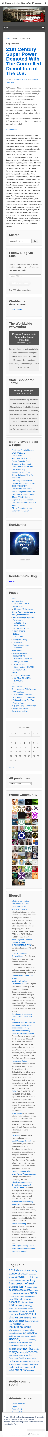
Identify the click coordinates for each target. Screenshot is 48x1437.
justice (26, 1333)
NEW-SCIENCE (19, 664)
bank (36, 1277)
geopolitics (10, 177)
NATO (27, 188)
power (23, 196)
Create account (18, 1404)
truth (11, 1367)
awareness (25, 1277)
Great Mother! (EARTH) (24, 667)
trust (36, 1364)
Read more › (11, 130)
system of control (21, 1364)
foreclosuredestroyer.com (22, 1025)
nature (20, 1343)
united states (18, 218)
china (35, 1287)
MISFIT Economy (19, 1223)
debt (7, 163)
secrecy (21, 207)
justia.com (16, 1135)
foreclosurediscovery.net (22, 1028)
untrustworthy (30, 1367)
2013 (12, 1270)
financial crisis (14, 1311)
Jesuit (12, 185)
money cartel (25, 1340)
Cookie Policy (13, 1424)
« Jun (11, 767)
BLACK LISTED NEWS (21, 945)
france (13, 174)
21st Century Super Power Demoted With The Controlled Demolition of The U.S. (23, 61)
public (36, 1349)
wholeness (31, 1370)
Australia (18, 141)
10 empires (20, 135)
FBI (29, 168)
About (14, 598)
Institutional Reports (21, 675)
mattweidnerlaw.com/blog (22, 1201)
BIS (7, 146)
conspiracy (34, 1290)
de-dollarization (33, 160)
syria (30, 210)
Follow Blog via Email (21, 254)
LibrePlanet (18, 642)
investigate (35, 182)
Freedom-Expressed (21, 223)
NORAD (9, 190)
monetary (9, 188)
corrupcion (10, 157)
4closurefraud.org (19, 906)
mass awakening (26, 1336)
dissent (24, 1302)
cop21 (31, 155)
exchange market (34, 166)
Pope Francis (15, 196)
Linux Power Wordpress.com (24, 1174)
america (12, 141)
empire (13, 166)
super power (22, 210)
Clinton (18, 152)
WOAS (14, 673)
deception (13, 163)
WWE (33, 221)
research (19, 201)
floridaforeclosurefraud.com (23, 1022)
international (26, 182)
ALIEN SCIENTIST (19, 909)
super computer (11, 210)
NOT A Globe (18, 692)
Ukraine (29, 215)
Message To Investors (23, 609)
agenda (21, 138)
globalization (10, 179)
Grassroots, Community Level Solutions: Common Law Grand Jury (22, 467)
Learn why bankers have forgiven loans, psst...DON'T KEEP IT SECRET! (23, 483)
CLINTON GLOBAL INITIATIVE (17, 155)
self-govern (15, 1361)
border (17, 146)
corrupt (17, 157)
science (28, 1358)
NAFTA (22, 188)
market (36, 185)
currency (16, 1296)
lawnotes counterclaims (21, 1171)
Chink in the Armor (19, 953)
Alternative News (20, 653)
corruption (24, 157)
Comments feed (18, 1412)
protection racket (21, 199)
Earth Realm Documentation (23, 697)
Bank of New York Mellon (24, 144)
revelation (32, 201)
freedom (24, 174)
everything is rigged (15, 1308)
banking (37, 144)
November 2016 (19, 190)
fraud (18, 174)
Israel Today (17, 1113)
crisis (14, 160)
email (8, 166)
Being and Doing (20, 639)
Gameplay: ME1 (20, 670)
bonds (11, 146)
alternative (32, 1274)
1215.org (17, 634)
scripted (14, 207)
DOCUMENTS (19, 656)
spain (32, 207)
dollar (20, 163)
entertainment (22, 166)
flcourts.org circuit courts (22, 1014)
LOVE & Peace (18, 1188)
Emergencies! (17, 601)
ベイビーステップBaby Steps (24, 706)
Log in (14, 1406)
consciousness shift (19, 1290)
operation (36, 190)
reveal (25, 201)
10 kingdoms (29, 135)
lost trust (12, 1336)
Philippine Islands (12, 193)
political (36, 193)
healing (17, 1323)
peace (28, 1345)
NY (26, 190)
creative (19, 1293)
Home (8, 39)
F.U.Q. (14, 684)
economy (20, 1305)
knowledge (19, 185)
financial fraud (27, 1311)
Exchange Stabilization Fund (16, 168)
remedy (21, 1352)
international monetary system (21, 1330)
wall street (33, 218)
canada (9, 149)
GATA (14, 1091)
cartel (31, 149)
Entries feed (17, 1409)
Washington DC (12, 221)
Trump (8, 215)
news (25, 1342)
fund (29, 174)
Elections (37, 163)
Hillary (8, 182)
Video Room (17, 650)
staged (37, 207)
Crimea (8, 160)
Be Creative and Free (21, 472)
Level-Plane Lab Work (22, 695)
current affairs (22, 160)
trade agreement (33, 212)
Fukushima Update (20, 1061)
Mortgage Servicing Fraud (23, 1246)
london (30, 185)
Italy (7, 185)
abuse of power (19, 1273)
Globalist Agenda (35, 177)
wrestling (26, 221)
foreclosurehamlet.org (21, 1031)
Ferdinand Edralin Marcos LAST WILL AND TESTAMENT (22, 453)
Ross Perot (28, 204)
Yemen (37, 221)
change (29, 1287)
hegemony (36, 179)
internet (11, 1333)
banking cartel (20, 1280)
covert (31, 157)
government (20, 179)
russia (34, 204)
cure (11, 1296)
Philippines (24, 193)
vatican (26, 218)
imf (20, 182)
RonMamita (34, 80)
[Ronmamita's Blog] (24, 14)
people (12, 1348)
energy (29, 1305)
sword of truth (34, 1361)
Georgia (18, 177)
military (34, 1336)
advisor (15, 138)
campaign (34, 146)
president (29, 196)
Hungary (15, 182)
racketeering (10, 201)
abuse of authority (26, 1270)
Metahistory (16, 1204)
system (34, 210)
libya (25, 185)
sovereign (25, 1361)
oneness (22, 1346)
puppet (30, 199)
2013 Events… (19, 637)
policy (31, 193)
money (16, 188)
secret (27, 207)
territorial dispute (16, 212)
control (12, 1293)
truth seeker (16, 215)
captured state (23, 149)
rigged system (18, 204)
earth (12, 1305)
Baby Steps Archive (20, 711)
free (16, 1314)
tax (28, 1364)
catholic (36, 149)
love (18, 1336)
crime (36, 157)
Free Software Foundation (23, 1033)
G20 (32, 174)
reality (13, 1352)
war (39, 218)
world (20, 221)
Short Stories (17, 686)
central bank (10, 152)
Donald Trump (28, 163)
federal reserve (29, 171)
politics (28, 1348)
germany (24, 177)
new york (33, 188)
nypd (30, 190)
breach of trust (25, 1283)
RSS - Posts (17, 310)
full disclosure (22, 1316)
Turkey (23, 215)
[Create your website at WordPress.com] (24, 3)
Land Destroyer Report (21, 1141)
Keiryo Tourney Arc (21, 708)
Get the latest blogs (20, 283)
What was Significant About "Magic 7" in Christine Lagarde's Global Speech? (23, 497)
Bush (28, 146)
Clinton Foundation (29, 152)
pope (8, 196)
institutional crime (20, 1326)
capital (14, 149)
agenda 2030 (30, 138)
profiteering (10, 199)
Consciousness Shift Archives (24, 689)
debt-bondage (25, 1299)
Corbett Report (18, 956)
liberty (33, 1332)
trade (25, 212)
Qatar (36, 199)
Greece (28, 179)
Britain (22, 146)
